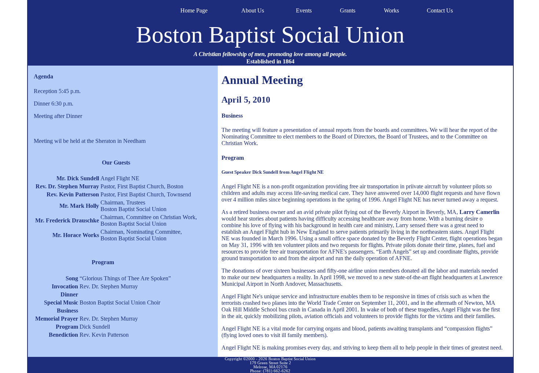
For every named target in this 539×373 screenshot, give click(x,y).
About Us (252, 10)
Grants (347, 10)
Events (304, 10)
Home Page (194, 10)
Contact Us (440, 10)
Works (391, 10)
